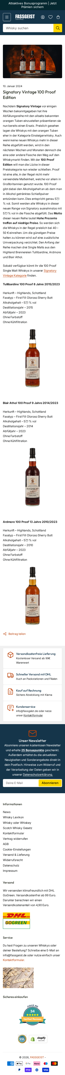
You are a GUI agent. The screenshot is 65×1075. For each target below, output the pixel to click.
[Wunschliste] (50, 17)
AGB (6, 844)
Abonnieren (50, 783)
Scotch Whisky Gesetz (17, 828)
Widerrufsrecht (13, 860)
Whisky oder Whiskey (17, 822)
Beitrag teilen (17, 634)
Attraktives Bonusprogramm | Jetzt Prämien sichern (32, 5)
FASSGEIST (37, 1057)
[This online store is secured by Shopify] (38, 1038)
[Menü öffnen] (7, 17)
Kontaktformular (33, 715)
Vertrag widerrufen (15, 838)
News (6, 812)
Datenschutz (11, 865)
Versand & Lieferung (16, 854)
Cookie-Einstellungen (17, 849)
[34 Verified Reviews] (32, 1032)
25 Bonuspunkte (32, 750)
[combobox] (32, 28)
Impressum (10, 870)
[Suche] (58, 28)
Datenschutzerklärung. (38, 774)
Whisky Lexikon (13, 817)
